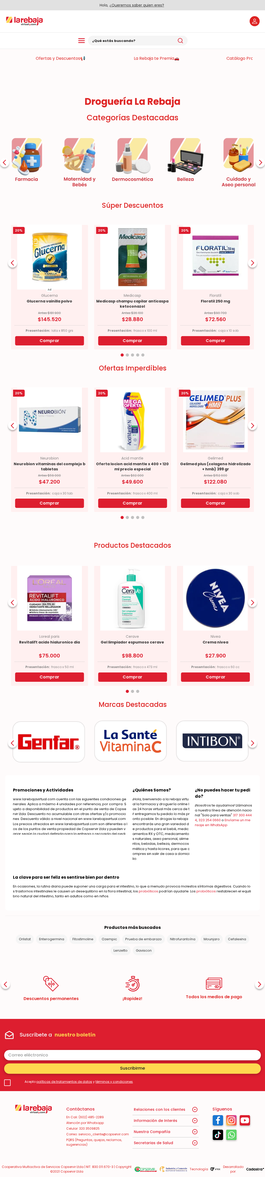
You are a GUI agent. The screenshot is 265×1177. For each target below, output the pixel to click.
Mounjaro (212, 939)
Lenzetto (121, 950)
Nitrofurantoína (182, 939)
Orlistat (25, 939)
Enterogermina (51, 939)
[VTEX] (215, 1169)
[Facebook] (218, 1121)
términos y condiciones (114, 1081)
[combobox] (138, 41)
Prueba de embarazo (143, 939)
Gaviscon (144, 950)
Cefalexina (237, 939)
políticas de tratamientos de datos (64, 1081)
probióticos (148, 891)
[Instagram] (231, 1121)
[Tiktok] (218, 1136)
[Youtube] (245, 1121)
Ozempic (109, 939)
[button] (122, 355)
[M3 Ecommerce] (255, 1169)
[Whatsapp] (231, 1136)
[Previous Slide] (4, 162)
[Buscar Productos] (180, 41)
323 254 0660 (209, 820)
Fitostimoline (82, 939)
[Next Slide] (260, 162)
